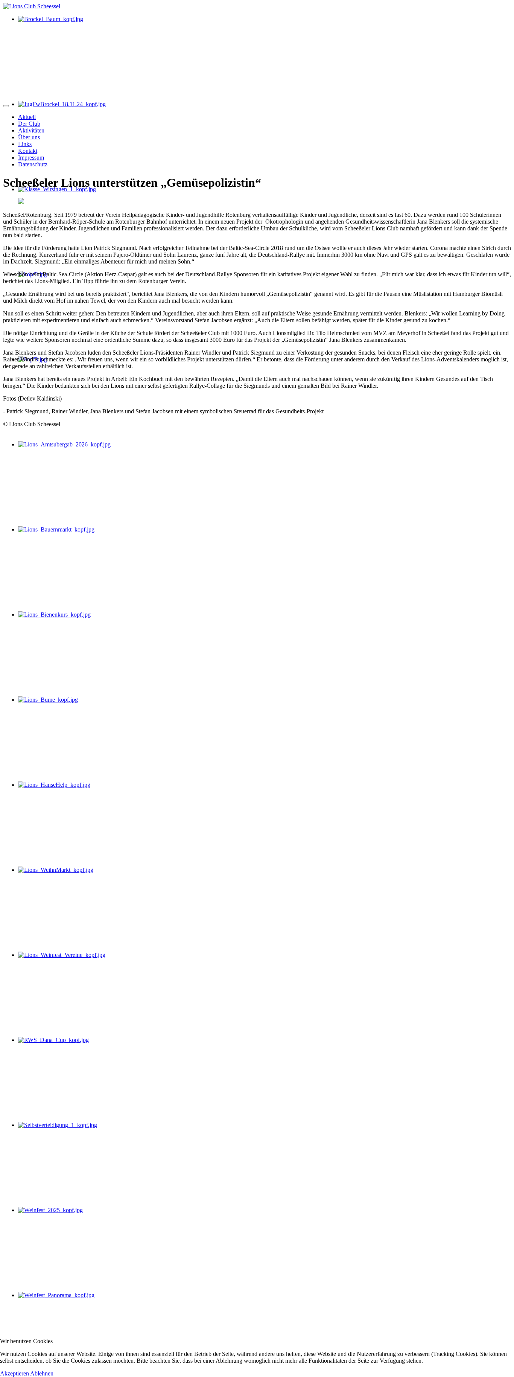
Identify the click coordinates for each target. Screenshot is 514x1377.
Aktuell (27, 117)
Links (25, 144)
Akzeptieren (14, 1373)
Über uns (29, 137)
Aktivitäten (31, 130)
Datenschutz (32, 164)
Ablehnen (41, 1373)
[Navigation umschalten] (6, 106)
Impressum (31, 157)
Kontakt (27, 151)
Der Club (29, 123)
